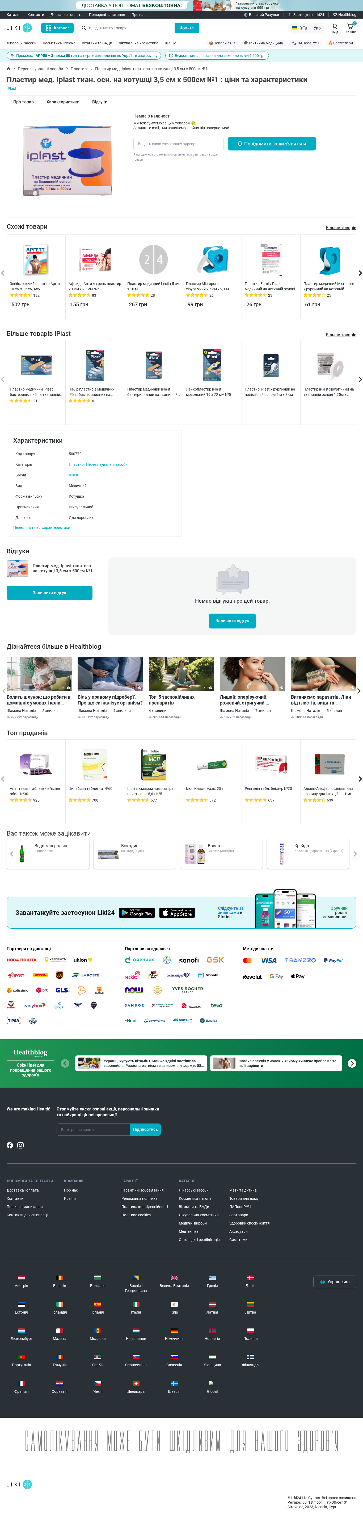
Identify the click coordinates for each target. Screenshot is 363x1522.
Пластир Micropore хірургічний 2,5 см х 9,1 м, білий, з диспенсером (208, 287)
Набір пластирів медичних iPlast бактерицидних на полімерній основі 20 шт (91, 392)
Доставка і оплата (66, 14)
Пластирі (79, 68)
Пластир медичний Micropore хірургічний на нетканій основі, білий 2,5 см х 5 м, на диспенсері (328, 287)
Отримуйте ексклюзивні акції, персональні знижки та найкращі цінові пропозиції (108, 1111)
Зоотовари (238, 1215)
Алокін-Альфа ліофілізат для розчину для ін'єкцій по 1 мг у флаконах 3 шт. (328, 791)
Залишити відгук (49, 592)
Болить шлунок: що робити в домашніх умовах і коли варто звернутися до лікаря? (39, 700)
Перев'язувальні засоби (40, 68)
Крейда (301, 845)
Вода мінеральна (52, 845)
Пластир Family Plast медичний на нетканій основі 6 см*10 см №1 (270, 287)
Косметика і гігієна (59, 43)
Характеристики (63, 101)
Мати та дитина (243, 1190)
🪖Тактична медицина (263, 43)
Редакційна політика (139, 1198)
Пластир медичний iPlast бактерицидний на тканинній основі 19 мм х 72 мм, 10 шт (152, 392)
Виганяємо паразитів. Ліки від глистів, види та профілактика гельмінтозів (321, 700)
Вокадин (129, 845)
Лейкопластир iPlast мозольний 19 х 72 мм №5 (208, 392)
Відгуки (99, 101)
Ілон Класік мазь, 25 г (204, 788)
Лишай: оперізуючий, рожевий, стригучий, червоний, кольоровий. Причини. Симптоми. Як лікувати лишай (246, 700)
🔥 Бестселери (340, 43)
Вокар (214, 845)
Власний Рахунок (264, 14)
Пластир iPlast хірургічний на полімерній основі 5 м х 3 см (270, 392)
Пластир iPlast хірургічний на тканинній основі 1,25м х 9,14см (328, 392)
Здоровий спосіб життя (249, 1223)
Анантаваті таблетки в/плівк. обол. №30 (35, 791)
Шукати (187, 27)
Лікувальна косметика (138, 43)
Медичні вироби (193, 1223)
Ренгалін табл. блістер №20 (268, 788)
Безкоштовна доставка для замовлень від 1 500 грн (220, 55)
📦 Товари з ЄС (222, 43)
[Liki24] (19, 1484)
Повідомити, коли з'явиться (275, 143)
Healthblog (347, 14)
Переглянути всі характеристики (41, 527)
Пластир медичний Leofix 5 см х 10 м (153, 286)
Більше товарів (341, 334)
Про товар (23, 101)
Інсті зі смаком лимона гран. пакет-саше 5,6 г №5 (152, 791)
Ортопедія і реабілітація (199, 1240)
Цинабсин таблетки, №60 (90, 788)
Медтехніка (189, 1231)
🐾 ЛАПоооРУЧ (305, 43)
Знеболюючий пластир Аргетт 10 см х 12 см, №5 (36, 286)
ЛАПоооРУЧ (240, 1207)
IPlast (11, 88)
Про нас (138, 14)
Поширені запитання (107, 14)
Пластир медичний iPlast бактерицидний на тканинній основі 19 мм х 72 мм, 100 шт (35, 392)
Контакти (35, 14)
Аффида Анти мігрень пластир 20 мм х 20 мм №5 (95, 286)
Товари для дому (244, 1198)
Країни (70, 1198)
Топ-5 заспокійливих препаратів (172, 700)
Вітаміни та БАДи (97, 43)
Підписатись (145, 1129)
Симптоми (238, 1240)
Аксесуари (238, 1231)
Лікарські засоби (21, 43)
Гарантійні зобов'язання (142, 1190)
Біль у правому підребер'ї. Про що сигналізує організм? (110, 700)
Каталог (14, 14)
